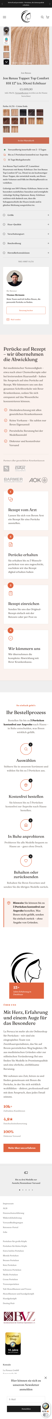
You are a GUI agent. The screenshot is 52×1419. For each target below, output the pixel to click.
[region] (26, 1178)
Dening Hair (9, 1303)
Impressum (8, 1203)
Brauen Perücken (11, 1260)
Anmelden (26, 1409)
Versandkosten (21, 93)
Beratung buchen (26, 310)
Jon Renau (26, 73)
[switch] (45, 1414)
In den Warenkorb (26, 140)
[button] (6, 29)
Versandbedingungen (13, 1222)
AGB (5, 1208)
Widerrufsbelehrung (12, 1217)
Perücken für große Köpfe (15, 1241)
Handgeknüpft (10, 1298)
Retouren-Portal (10, 1227)
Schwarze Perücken (12, 1270)
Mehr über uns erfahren (22, 1147)
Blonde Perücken (11, 1255)
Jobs (5, 1232)
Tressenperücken (11, 1284)
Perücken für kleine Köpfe (15, 1246)
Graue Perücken (10, 1279)
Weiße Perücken (10, 1274)
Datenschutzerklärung (13, 1213)
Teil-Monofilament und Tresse (17, 1289)
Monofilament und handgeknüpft (18, 1293)
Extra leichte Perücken (13, 1250)
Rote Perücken (9, 1265)
